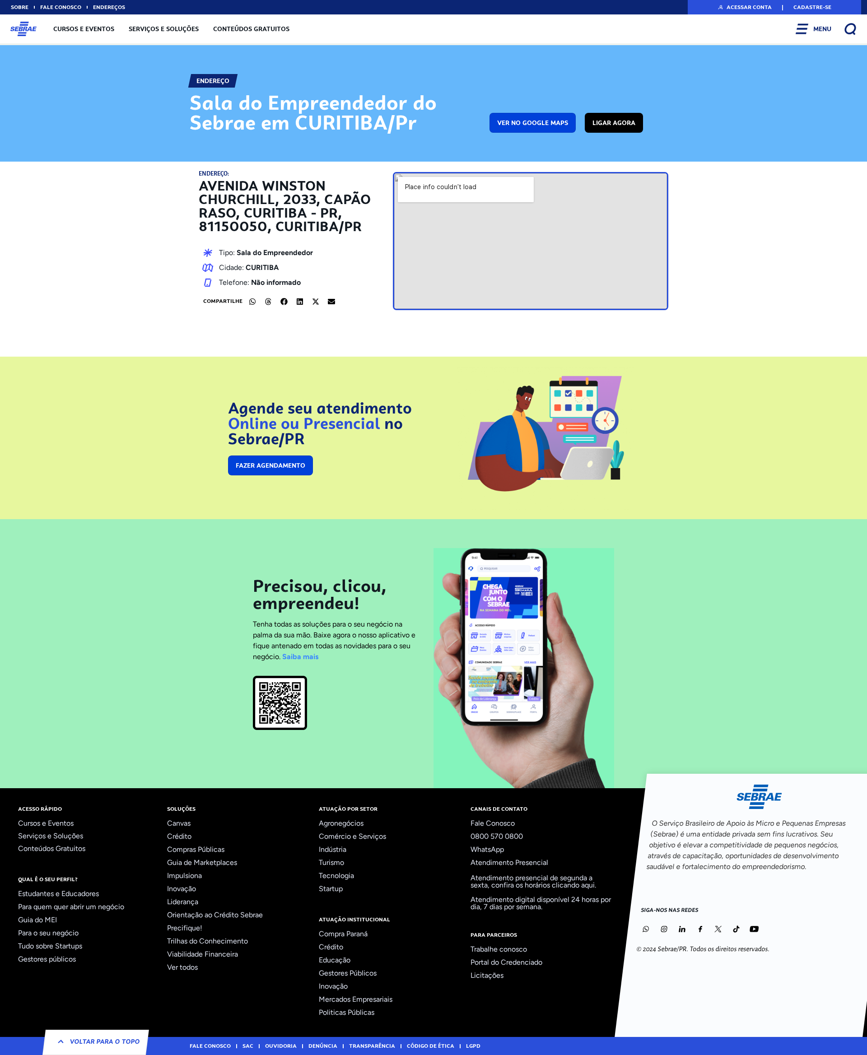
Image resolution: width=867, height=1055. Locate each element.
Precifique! (184, 928)
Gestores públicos (47, 959)
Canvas (179, 823)
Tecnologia (336, 875)
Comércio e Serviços (352, 836)
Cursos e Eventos (83, 29)
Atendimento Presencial (509, 862)
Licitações (487, 975)
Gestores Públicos (348, 973)
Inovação (181, 888)
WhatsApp (487, 849)
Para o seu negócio (48, 933)
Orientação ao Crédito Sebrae (215, 915)
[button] (744, 7)
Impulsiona (184, 875)
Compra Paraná (343, 934)
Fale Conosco (493, 823)
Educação (334, 960)
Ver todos (182, 967)
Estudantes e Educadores (58, 893)
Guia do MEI (37, 920)
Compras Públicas (195, 849)
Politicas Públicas (346, 1012)
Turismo (331, 862)
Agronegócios (341, 823)
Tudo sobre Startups (50, 946)
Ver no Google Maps (532, 123)
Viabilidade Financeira (202, 954)
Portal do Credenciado (506, 962)
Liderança (182, 901)
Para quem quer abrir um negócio (71, 906)
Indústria (332, 849)
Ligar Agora (613, 123)
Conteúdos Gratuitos (251, 29)
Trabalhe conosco (499, 949)
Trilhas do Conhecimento (207, 941)
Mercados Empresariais (355, 999)
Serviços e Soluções (164, 29)
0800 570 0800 (497, 836)
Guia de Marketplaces (202, 862)
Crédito (179, 836)
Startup (331, 888)
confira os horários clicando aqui (543, 885)
